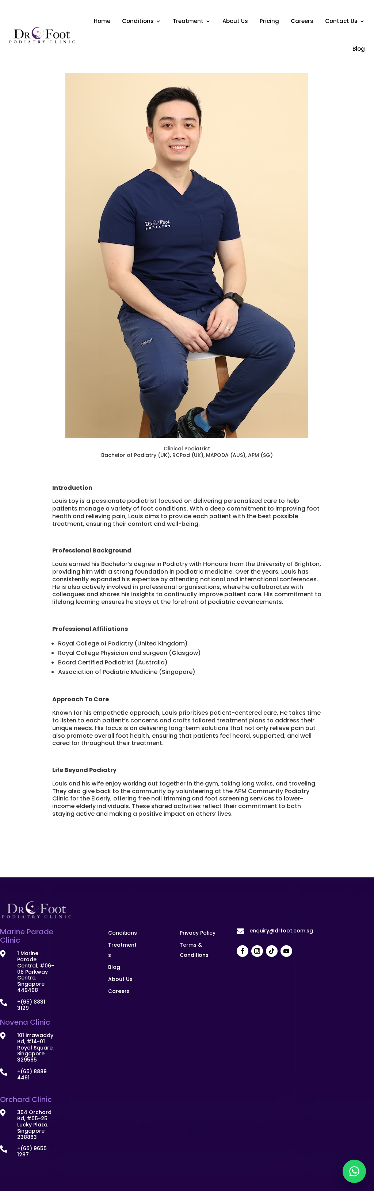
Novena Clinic (25, 1022)
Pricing (269, 21)
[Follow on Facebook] (242, 951)
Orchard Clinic (26, 1099)
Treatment (188, 21)
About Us (235, 21)
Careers (302, 21)
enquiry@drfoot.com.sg (281, 930)
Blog (358, 49)
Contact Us (341, 21)
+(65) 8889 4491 (32, 1074)
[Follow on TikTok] (272, 951)
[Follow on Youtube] (286, 951)
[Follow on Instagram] (257, 951)
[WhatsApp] (354, 1171)
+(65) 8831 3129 (31, 1005)
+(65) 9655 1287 (32, 1151)
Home (102, 21)
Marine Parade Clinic (26, 936)
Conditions (138, 21)
